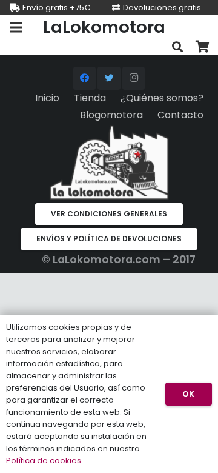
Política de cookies (43, 460)
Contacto (180, 115)
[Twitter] (109, 78)
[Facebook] (84, 78)
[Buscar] (177, 47)
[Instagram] (133, 78)
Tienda (90, 98)
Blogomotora (111, 115)
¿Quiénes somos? (162, 98)
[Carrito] (203, 47)
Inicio (47, 98)
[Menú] (16, 27)
